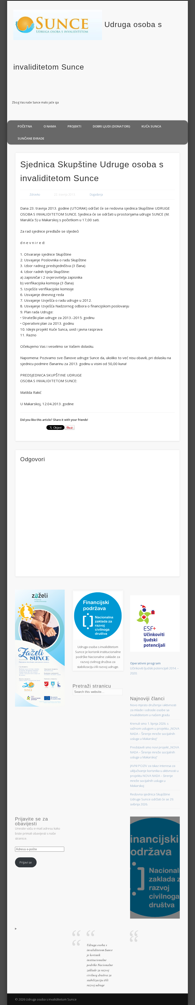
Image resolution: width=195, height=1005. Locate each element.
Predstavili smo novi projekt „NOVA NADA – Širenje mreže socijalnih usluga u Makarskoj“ (154, 752)
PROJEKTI (74, 126)
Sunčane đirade (31, 138)
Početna (25, 126)
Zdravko (34, 195)
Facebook (182, 103)
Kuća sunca (151, 126)
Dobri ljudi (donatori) (111, 126)
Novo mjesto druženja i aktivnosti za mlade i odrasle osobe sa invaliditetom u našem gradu (153, 710)
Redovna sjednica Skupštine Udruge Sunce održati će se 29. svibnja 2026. (152, 799)
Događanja (96, 195)
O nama (50, 126)
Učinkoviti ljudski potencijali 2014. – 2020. (154, 668)
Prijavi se (26, 862)
